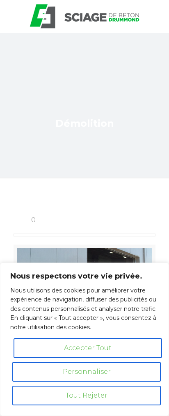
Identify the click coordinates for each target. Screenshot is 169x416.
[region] (84, 339)
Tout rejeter (86, 395)
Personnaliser (87, 372)
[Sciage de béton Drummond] (84, 16)
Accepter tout (88, 348)
